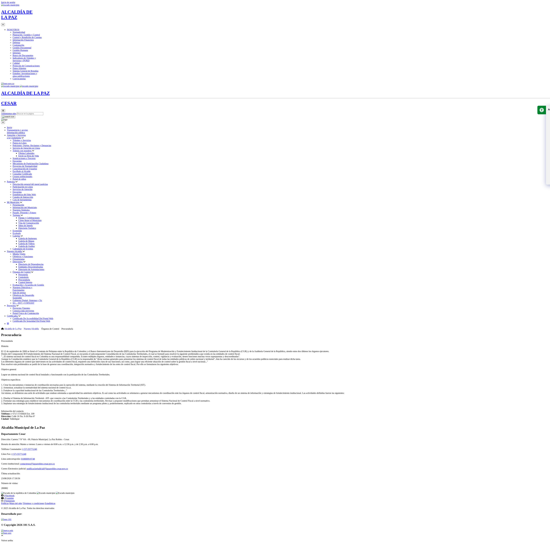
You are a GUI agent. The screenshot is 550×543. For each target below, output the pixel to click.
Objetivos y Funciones (23, 256)
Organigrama (18, 259)
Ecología (17, 233)
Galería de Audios (26, 246)
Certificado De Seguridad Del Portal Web (31, 321)
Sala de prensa (19, 292)
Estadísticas (50, 503)
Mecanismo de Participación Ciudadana (30, 163)
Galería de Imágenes (27, 238)
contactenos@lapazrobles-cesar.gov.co (37, 464)
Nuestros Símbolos (21, 210)
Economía (17, 230)
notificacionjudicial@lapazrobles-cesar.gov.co (47, 468)
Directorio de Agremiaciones (31, 269)
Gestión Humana (20, 50)
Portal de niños (19, 179)
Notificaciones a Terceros (24, 158)
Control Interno (25, 282)
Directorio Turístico (27, 228)
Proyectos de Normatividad (25, 166)
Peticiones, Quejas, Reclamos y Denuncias (32, 145)
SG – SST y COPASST (23, 303)
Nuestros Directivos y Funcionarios (22, 288)
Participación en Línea (23, 187)
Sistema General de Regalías (25, 71)
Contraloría (23, 277)
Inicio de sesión (8, 2)
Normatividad (19, 32)
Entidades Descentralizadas (30, 267)
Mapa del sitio (15, 503)
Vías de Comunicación (28, 223)
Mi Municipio (13, 202)
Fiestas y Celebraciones (29, 218)
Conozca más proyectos (23, 311)
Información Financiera (23, 40)
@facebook (9, 495)
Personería (23, 274)
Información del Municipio (25, 207)
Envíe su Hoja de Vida (28, 156)
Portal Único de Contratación (26, 313)
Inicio (9, 127)
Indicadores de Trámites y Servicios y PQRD (24, 59)
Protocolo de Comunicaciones (26, 66)
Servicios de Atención (22, 189)
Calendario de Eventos (23, 249)
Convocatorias (19, 78)
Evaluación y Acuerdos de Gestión (28, 285)
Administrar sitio (8, 113)
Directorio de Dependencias (31, 264)
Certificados (12, 316)
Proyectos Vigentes (21, 308)
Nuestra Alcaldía (14, 251)
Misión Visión (19, 254)
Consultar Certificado (22, 174)
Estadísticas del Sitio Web (24, 194)
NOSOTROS (13, 29)
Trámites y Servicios (22, 140)
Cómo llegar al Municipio (30, 220)
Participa (11, 181)
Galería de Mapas (26, 241)
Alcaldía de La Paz (12, 329)
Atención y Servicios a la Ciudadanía (16, 136)
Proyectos (11, 305)
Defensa (16, 42)
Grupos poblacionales (22, 176)
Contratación (18, 45)
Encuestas (17, 161)
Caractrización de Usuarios (25, 169)
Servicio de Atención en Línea (26, 148)
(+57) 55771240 (29, 449)
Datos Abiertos (19, 68)
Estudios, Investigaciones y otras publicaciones (25, 74)
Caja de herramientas (22, 199)
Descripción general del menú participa (30, 184)
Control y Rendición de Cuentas (27, 37)
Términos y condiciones (33, 503)
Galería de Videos (26, 243)
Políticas (5, 503)
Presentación (18, 205)
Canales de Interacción (23, 197)
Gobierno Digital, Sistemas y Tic (27, 300)
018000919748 (28, 459)
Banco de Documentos (23, 55)
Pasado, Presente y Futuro (24, 212)
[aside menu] (8, 323)
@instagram (9, 501)
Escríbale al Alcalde (22, 171)
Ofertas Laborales (26, 153)
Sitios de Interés (25, 225)
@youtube (9, 498)
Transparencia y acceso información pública (17, 131)
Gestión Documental (22, 47)
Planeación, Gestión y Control (26, 35)
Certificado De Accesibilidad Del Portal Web (33, 318)
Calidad (16, 63)
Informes (17, 53)
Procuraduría (24, 280)
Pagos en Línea (19, 143)
